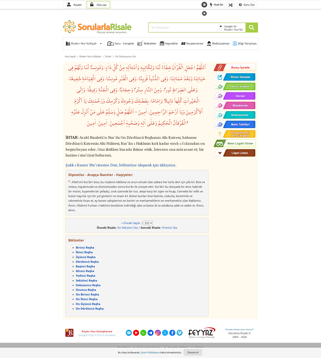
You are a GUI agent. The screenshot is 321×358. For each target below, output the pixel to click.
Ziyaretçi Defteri (178, 347)
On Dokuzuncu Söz (125, 56)
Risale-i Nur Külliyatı (90, 56)
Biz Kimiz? (123, 347)
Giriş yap (101, 4)
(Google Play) (86, 335)
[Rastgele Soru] (230, 4)
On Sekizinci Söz (127, 227)
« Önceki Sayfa (131, 223)
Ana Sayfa (70, 56)
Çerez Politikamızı (150, 352)
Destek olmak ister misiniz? (240, 329)
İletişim (199, 347)
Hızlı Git (218, 4)
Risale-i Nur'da (233, 29)
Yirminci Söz (169, 227)
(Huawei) (110, 335)
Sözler (108, 56)
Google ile (230, 26)
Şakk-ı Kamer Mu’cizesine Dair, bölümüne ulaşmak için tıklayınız (120, 165)
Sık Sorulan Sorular (148, 347)
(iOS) (99, 335)
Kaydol (77, 4)
